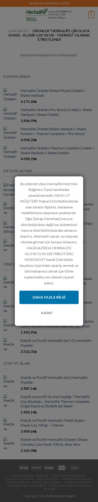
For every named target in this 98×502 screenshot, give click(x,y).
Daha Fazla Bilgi (49, 297)
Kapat (47, 313)
